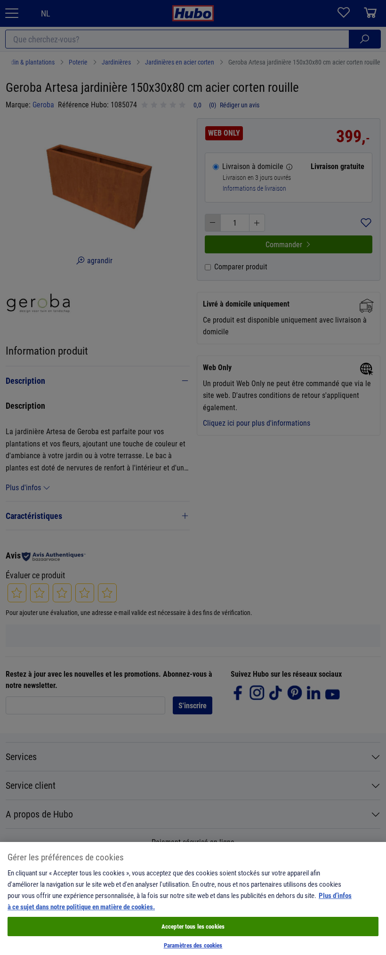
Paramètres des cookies (193, 945)
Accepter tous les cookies (193, 926)
